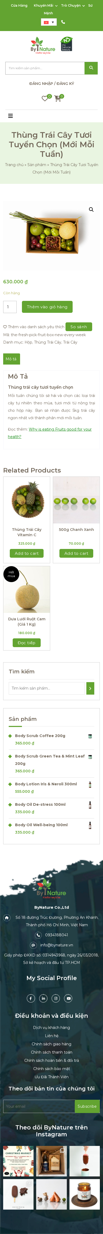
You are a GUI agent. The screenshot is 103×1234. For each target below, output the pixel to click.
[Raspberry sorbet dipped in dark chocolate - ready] (84, 1161)
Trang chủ (14, 164)
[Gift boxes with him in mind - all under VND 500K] (51, 1161)
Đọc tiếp (26, 642)
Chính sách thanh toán (51, 1052)
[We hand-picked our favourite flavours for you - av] (18, 1194)
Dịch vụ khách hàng (51, 1027)
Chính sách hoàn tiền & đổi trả (51, 1060)
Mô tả (11, 359)
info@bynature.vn (56, 945)
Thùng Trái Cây (47, 342)
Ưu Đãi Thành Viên (52, 1077)
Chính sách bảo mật (51, 1068)
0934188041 (56, 935)
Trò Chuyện (71, 5)
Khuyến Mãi (43, 5)
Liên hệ (51, 1035)
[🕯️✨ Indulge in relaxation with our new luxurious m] (84, 1194)
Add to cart (27, 553)
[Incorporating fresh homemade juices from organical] (51, 1194)
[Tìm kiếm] (90, 688)
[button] (17, 116)
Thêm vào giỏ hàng (47, 306)
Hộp (28, 342)
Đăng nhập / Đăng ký (51, 83)
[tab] (11, 359)
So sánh (79, 326)
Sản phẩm (36, 164)
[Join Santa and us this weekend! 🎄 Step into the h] (18, 1161)
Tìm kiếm (91, 68)
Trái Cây (70, 342)
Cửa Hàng (19, 5)
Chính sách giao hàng (51, 1044)
